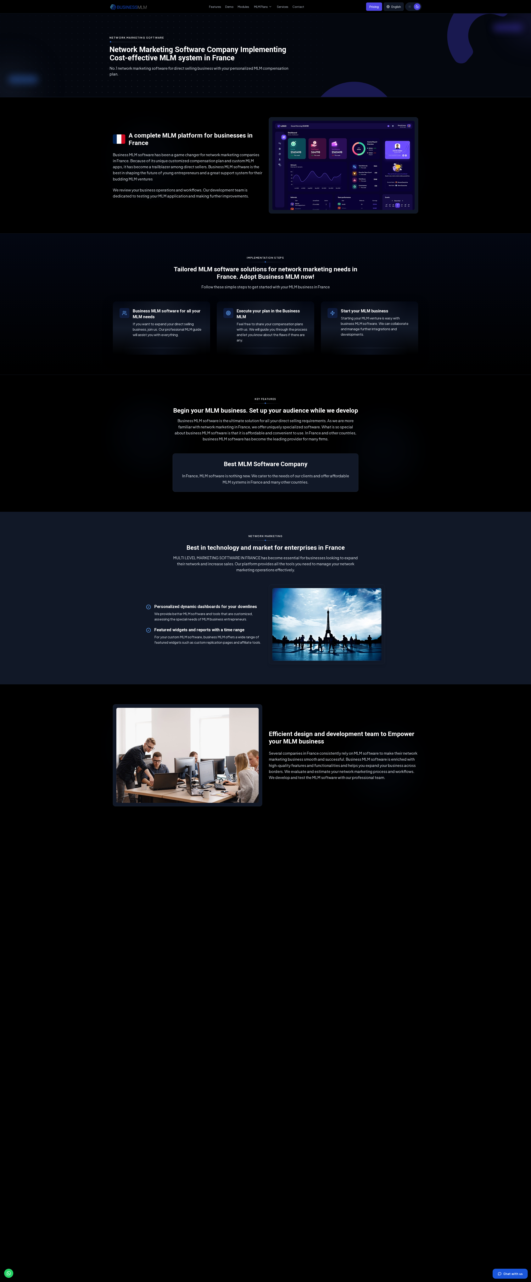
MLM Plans (261, 7)
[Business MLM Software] (128, 6)
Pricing (374, 7)
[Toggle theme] (413, 6)
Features (215, 7)
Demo (229, 7)
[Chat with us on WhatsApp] (8, 1273)
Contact (298, 7)
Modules (243, 7)
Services (282, 7)
